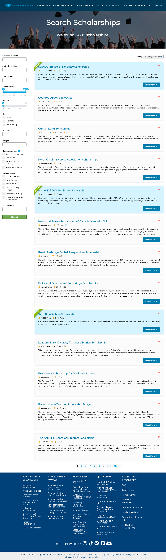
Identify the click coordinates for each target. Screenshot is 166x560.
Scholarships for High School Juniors (57, 494)
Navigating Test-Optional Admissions (81, 516)
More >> (117, 466)
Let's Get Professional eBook (106, 516)
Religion (5, 141)
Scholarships (42, 5)
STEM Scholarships (31, 528)
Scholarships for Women (30, 496)
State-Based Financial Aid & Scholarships (80, 532)
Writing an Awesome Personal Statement (82, 497)
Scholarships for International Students (30, 502)
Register (158, 5)
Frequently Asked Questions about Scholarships (105, 509)
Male (9, 117)
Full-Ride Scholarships (28, 509)
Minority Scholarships (28, 523)
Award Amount (8, 87)
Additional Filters (9, 173)
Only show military (13, 193)
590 (109, 466)
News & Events (136, 5)
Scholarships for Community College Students (32, 516)
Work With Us (118, 5)
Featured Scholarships (103, 496)
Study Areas (7, 76)
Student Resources (61, 5)
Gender (5, 114)
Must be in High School (12, 188)
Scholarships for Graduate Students (57, 517)
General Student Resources (105, 522)
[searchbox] (3, 70)
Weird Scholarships (31, 491)
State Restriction (9, 66)
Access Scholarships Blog (106, 502)
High (13, 167)
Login (149, 5)
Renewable (10, 184)
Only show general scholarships (14, 198)
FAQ (107, 5)
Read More (99, 76)
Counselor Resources (84, 5)
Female (10, 121)
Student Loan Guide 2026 (107, 527)
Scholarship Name (10, 56)
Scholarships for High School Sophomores (55, 487)
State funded (11, 180)
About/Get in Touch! (132, 507)
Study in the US (80, 510)
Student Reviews (130, 512)
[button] (49, 5)
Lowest (14, 154)
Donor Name (8, 205)
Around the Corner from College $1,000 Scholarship (106, 490)
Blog (99, 5)
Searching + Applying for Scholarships (79, 504)
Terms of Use (128, 490)
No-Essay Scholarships (28, 486)
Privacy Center (129, 495)
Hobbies (5, 130)
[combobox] (14, 70)
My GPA (5, 100)
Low (13, 158)
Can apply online (13, 176)
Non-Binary (12, 124)
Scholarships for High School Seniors (57, 500)
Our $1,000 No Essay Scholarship (107, 483)
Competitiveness (9, 151)
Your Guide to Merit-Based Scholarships (79, 524)
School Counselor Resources (105, 533)
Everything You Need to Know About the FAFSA (81, 489)
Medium (12, 162)
